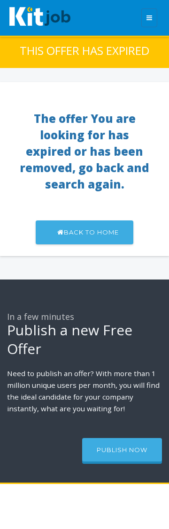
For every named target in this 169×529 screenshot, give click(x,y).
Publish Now (122, 449)
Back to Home (91, 232)
